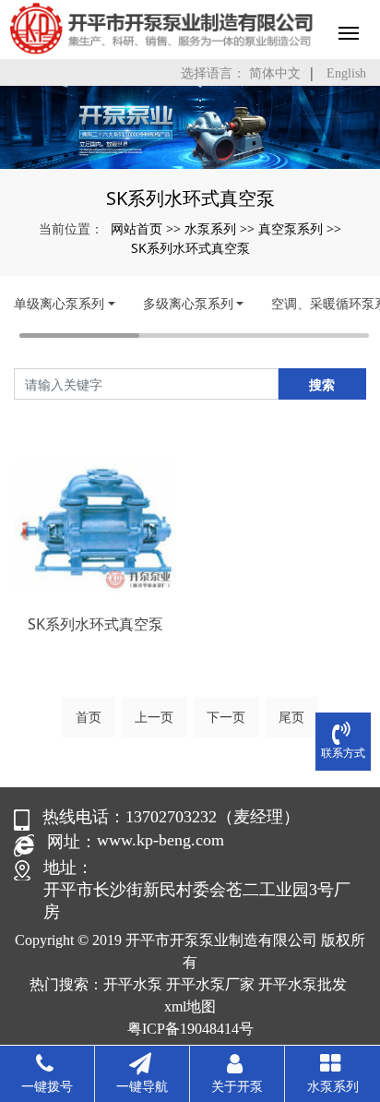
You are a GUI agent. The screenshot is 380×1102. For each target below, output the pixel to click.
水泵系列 (210, 228)
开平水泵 (132, 984)
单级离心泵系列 (59, 303)
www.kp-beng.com (160, 840)
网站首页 (136, 228)
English (346, 73)
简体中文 (275, 73)
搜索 (322, 384)
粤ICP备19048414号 (190, 1028)
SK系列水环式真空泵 (190, 248)
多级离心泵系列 (188, 303)
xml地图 (190, 1006)
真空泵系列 (290, 228)
